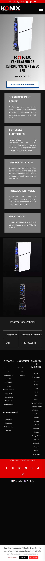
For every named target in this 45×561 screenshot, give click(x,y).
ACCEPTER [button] (33, 557)
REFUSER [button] (24, 557)
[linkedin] (27, 2)
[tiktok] (31, 2)
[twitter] (14, 2)
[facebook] (10, 2)
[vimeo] (35, 2)
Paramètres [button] (12, 557)
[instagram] (18, 2)
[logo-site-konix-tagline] (10, 7)
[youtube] (22, 2)
